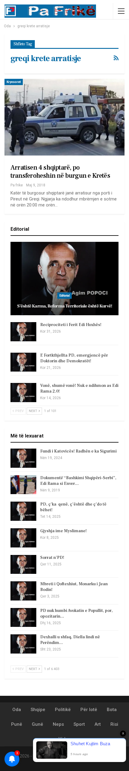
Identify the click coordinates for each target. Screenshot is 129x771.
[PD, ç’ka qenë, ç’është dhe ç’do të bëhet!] (23, 511)
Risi (114, 724)
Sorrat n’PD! (52, 557)
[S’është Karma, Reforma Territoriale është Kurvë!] (64, 279)
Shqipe (38, 709)
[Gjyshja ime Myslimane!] (23, 537)
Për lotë (88, 709)
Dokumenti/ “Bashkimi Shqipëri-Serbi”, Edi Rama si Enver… (78, 480)
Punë (16, 724)
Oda (16, 709)
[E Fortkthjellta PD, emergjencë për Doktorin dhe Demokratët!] (23, 362)
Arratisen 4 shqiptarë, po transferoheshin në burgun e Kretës (60, 171)
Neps (58, 724)
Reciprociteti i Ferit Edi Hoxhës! (70, 325)
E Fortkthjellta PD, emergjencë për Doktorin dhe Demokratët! (74, 358)
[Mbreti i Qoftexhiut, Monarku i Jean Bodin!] (23, 590)
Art (97, 724)
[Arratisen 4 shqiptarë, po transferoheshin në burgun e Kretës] (64, 117)
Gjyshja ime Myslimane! (63, 531)
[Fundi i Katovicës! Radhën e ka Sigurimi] (23, 458)
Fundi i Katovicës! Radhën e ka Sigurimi (78, 451)
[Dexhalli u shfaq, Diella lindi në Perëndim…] (23, 644)
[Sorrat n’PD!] (23, 564)
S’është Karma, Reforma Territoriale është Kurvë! (64, 306)
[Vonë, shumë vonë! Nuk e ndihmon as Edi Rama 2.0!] (23, 392)
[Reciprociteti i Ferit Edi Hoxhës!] (23, 331)
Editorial (64, 295)
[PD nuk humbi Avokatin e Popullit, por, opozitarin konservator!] (23, 617)
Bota (112, 709)
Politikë (63, 709)
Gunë (37, 724)
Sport (79, 724)
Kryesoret (14, 82)
